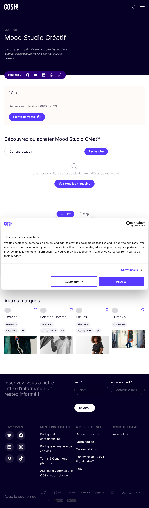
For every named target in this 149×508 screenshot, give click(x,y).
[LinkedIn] (44, 75)
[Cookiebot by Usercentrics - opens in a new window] (129, 224)
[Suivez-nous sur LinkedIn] (9, 447)
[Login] (133, 6)
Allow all (121, 281)
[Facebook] (28, 75)
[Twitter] (36, 75)
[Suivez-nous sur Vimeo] (9, 458)
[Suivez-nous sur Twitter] (9, 435)
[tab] (65, 214)
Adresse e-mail (121, 382)
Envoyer (84, 407)
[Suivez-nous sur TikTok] (21, 458)
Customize (72, 281)
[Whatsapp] (52, 75)
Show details (129, 269)
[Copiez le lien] (60, 75)
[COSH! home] (11, 7)
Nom (78, 382)
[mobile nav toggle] (143, 6)
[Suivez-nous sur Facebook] (21, 435)
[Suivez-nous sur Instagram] (21, 447)
